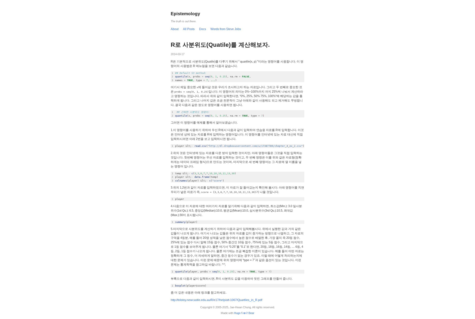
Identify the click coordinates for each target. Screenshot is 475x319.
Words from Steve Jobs (225, 29)
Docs (202, 29)
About (174, 29)
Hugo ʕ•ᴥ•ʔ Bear (244, 313)
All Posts (189, 29)
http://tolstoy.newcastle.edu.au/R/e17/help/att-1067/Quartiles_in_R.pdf (216, 300)
